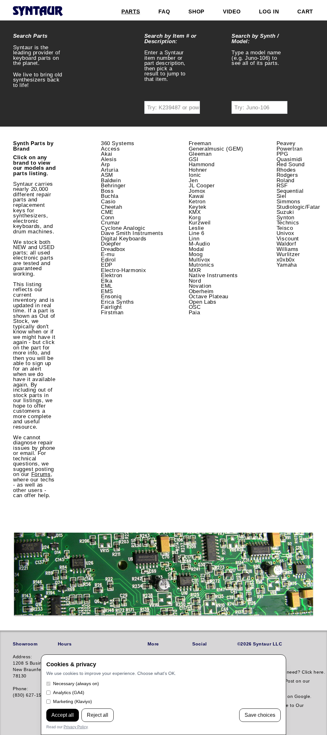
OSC (195, 307)
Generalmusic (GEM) (216, 149)
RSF (282, 185)
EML (106, 286)
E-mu (108, 254)
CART (305, 11)
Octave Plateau (208, 296)
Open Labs (203, 302)
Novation (200, 286)
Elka (106, 281)
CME (107, 212)
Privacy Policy (75, 727)
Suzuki (285, 212)
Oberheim (201, 291)
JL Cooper (202, 185)
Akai (106, 154)
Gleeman (200, 154)
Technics (288, 222)
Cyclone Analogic (123, 228)
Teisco (285, 228)
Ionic (195, 175)
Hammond (202, 164)
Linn (194, 238)
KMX (195, 212)
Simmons (288, 201)
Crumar (110, 222)
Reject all (97, 715)
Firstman (112, 312)
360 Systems (117, 143)
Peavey (286, 143)
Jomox (197, 191)
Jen (193, 180)
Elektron (111, 275)
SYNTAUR (37, 11)
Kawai (196, 196)
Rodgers (287, 175)
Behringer (113, 185)
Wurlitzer (288, 254)
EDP (106, 265)
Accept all (62, 715)
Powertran (290, 149)
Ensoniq (111, 296)
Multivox (199, 259)
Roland (285, 180)
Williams (288, 249)
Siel (281, 196)
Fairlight (111, 307)
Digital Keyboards (124, 238)
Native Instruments (213, 275)
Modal (196, 249)
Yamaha (287, 265)
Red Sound (291, 164)
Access (110, 149)
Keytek (198, 207)
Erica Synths (117, 302)
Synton (285, 217)
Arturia (109, 170)
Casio (108, 201)
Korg (195, 217)
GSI (194, 159)
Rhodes (286, 170)
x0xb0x (286, 259)
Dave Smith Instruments (132, 233)
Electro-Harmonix (123, 270)
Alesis (109, 159)
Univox (285, 233)
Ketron (197, 201)
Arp (105, 164)
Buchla (109, 196)
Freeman (200, 143)
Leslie (196, 228)
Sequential (290, 191)
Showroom (25, 643)
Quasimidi (289, 159)
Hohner (198, 170)
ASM (107, 175)
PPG (282, 154)
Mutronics (201, 265)
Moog (196, 254)
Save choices (260, 715)
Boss (107, 191)
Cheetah (111, 207)
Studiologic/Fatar (298, 207)
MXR (195, 270)
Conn (107, 217)
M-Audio (199, 243)
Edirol (108, 259)
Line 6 (196, 233)
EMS (107, 291)
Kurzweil (200, 222)
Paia (194, 312)
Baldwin (111, 180)
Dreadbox (113, 249)
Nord (195, 281)
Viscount (288, 238)
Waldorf (286, 243)
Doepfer (111, 243)
